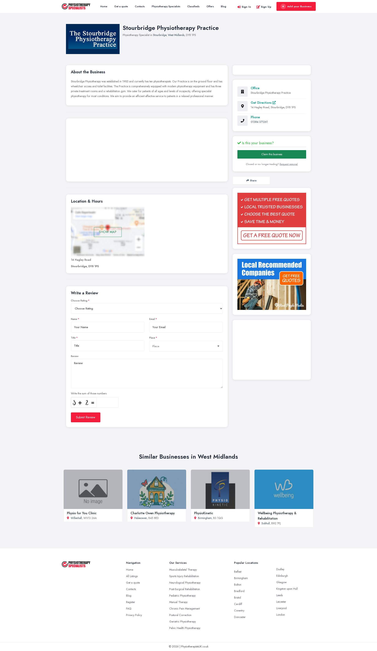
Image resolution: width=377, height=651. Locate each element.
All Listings (132, 576)
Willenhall (76, 518)
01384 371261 (259, 122)
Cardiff (238, 604)
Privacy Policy (134, 615)
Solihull (266, 523)
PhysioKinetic (203, 513)
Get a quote (121, 6)
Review (75, 356)
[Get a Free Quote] (271, 218)
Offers (210, 6)
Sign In (246, 7)
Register (130, 602)
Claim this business (271, 154)
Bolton (237, 585)
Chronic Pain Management (184, 609)
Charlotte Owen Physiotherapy (153, 513)
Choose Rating (79, 300)
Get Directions (262, 102)
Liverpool (281, 608)
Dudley (280, 569)
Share (253, 180)
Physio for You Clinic (81, 513)
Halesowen (140, 518)
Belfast (237, 572)
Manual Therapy (178, 602)
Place (152, 338)
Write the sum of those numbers (89, 393)
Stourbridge (159, 35)
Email (152, 319)
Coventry (239, 610)
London (280, 615)
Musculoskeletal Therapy (183, 570)
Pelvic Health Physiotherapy (184, 628)
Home (103, 6)
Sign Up (266, 7)
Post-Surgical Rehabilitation (184, 589)
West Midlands (176, 35)
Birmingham (205, 518)
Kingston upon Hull (287, 589)
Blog (223, 6)
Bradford (239, 591)
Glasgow (281, 582)
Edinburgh (282, 576)
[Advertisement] (147, 150)
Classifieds (193, 6)
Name (74, 319)
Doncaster (240, 617)
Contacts (140, 6)
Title (73, 338)
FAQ (128, 609)
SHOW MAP (107, 232)
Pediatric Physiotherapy (182, 596)
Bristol (237, 598)
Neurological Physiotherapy (184, 583)
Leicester (281, 602)
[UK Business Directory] (271, 284)
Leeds (279, 595)
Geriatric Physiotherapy (182, 621)
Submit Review (85, 417)
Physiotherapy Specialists (166, 6)
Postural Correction (180, 615)
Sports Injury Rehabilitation (184, 576)
